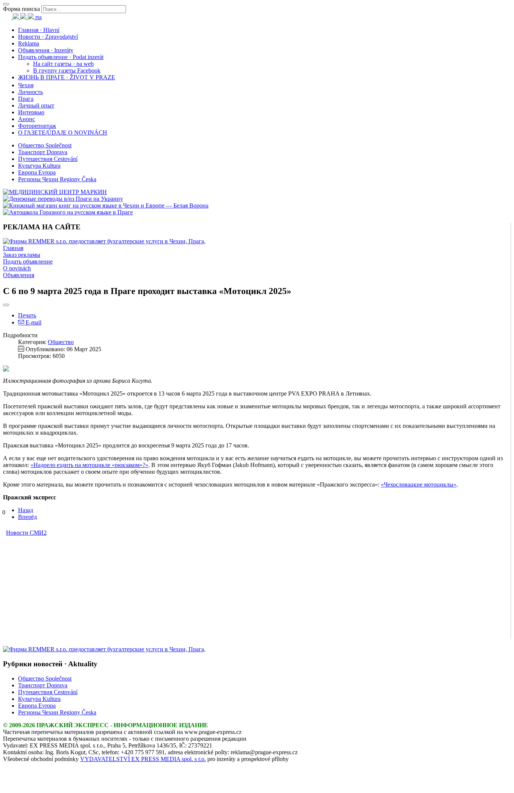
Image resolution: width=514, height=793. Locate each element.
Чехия (25, 85)
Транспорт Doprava (42, 152)
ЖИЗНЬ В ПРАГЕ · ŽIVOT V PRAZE (66, 77)
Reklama (28, 43)
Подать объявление (28, 261)
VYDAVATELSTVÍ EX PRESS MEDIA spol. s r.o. (143, 759)
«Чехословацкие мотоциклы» (418, 484)
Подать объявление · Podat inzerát (60, 57)
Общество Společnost (44, 145)
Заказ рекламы (21, 255)
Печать (27, 315)
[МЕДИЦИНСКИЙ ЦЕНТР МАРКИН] (55, 192)
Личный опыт (36, 105)
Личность (30, 92)
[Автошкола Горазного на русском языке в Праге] (68, 212)
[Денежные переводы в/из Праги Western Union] (63, 199)
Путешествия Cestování (48, 159)
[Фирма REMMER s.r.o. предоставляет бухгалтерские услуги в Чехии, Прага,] (104, 241)
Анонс (26, 119)
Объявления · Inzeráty (45, 50)
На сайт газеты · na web (63, 64)
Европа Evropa (37, 172)
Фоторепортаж (37, 126)
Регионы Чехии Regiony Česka (57, 179)
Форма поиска (21, 9)
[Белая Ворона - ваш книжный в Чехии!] (105, 205)
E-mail (32, 322)
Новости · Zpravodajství (48, 36)
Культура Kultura (39, 165)
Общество (61, 342)
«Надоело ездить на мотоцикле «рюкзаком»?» (89, 465)
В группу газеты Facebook (66, 70)
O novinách (17, 268)
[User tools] (6, 305)
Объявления (18, 275)
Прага (25, 99)
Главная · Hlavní (38, 30)
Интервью (31, 112)
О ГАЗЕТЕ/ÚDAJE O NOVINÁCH (62, 132)
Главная (13, 248)
